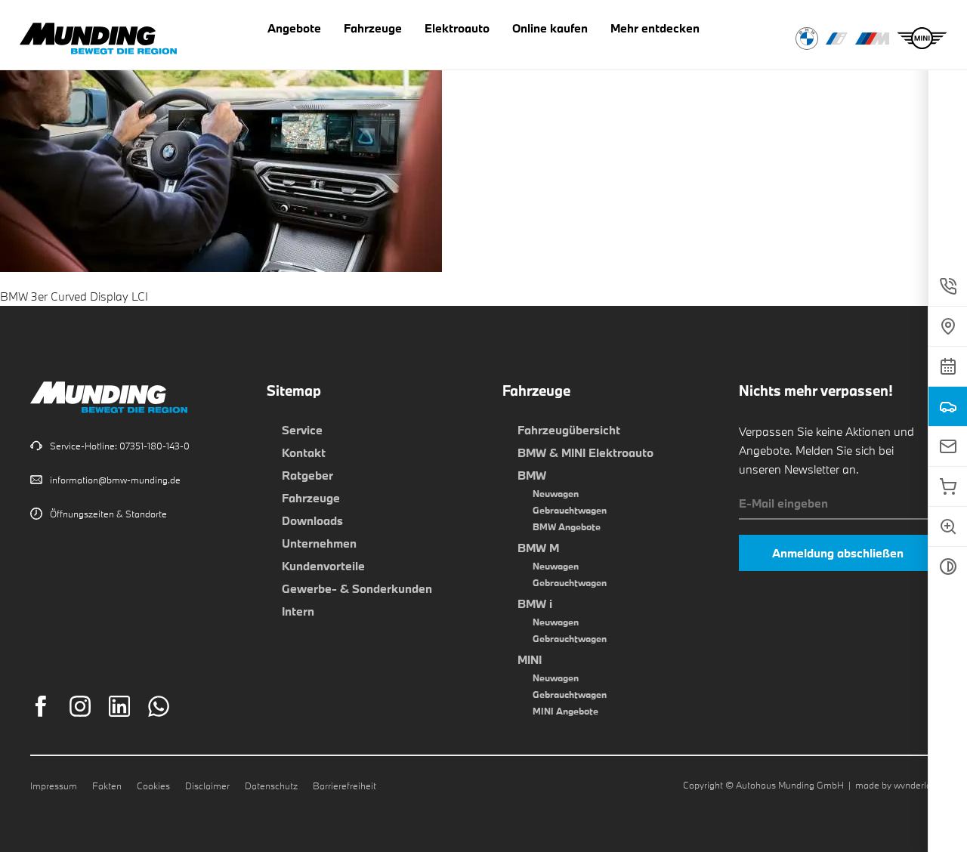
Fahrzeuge (311, 497)
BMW (531, 475)
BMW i (534, 603)
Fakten (107, 785)
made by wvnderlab (896, 785)
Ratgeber (307, 475)
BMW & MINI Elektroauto (585, 452)
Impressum (53, 785)
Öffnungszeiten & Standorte (108, 514)
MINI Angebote (565, 711)
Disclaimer (207, 785)
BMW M (538, 547)
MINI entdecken (922, 38)
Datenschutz (271, 785)
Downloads (312, 520)
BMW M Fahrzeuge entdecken (872, 38)
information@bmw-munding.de (115, 480)
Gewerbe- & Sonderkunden (357, 588)
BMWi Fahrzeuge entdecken (837, 38)
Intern (298, 611)
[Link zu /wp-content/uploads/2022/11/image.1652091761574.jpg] (221, 262)
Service (302, 429)
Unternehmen (319, 543)
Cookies (153, 785)
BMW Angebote (567, 526)
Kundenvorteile (323, 565)
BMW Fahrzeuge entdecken (807, 38)
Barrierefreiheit (344, 785)
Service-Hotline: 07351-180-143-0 (120, 446)
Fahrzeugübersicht (568, 429)
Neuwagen (556, 493)
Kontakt (304, 452)
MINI (529, 659)
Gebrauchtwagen (570, 510)
